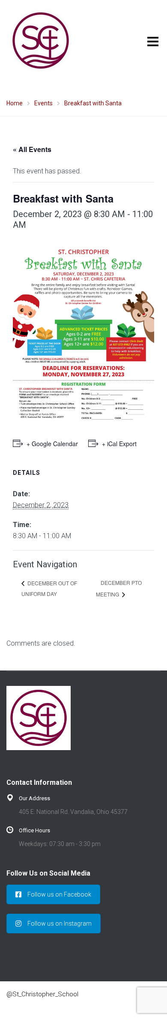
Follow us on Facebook (59, 894)
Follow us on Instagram (59, 923)
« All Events (32, 149)
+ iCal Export (119, 443)
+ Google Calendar (52, 443)
